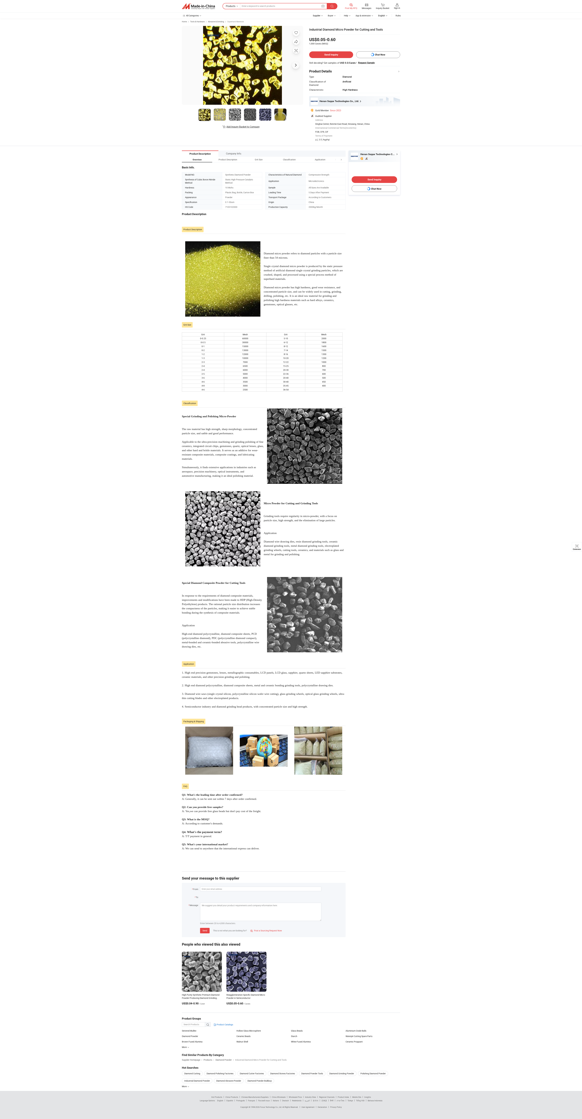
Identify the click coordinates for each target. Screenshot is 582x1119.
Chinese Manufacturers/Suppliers (255, 1097)
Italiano (276, 1100)
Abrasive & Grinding (216, 21)
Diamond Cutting (192, 1073)
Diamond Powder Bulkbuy (260, 1080)
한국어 (315, 1100)
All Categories (192, 15)
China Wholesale (279, 1097)
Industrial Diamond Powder (197, 1080)
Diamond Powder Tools (312, 1073)
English (220, 1100)
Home (184, 21)
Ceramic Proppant (354, 1041)
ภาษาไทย (340, 1100)
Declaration (322, 1107)
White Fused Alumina (301, 1041)
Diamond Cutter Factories (252, 1073)
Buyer (330, 15)
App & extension (363, 15)
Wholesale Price (295, 1097)
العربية (307, 1100)
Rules (398, 15)
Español (229, 1100)
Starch (294, 1036)
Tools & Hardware (197, 21)
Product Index (343, 1097)
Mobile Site (356, 1097)
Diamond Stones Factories (282, 1073)
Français (251, 1100)
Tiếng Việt (360, 1100)
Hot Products (216, 1097)
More (184, 1086)
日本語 (324, 1100)
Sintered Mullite (189, 1030)
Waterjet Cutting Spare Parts (359, 1036)
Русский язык (264, 1100)
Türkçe (350, 1100)
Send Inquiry (331, 54)
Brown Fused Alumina (192, 1041)
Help (346, 15)
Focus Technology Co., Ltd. (271, 1107)
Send (204, 930)
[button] (335, 159)
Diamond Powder (190, 1036)
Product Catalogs (224, 1024)
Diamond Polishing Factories (220, 1073)
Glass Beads (297, 1030)
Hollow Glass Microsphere (248, 1030)
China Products (231, 1097)
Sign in (397, 8)
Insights (367, 1097)
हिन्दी (331, 1100)
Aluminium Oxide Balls (356, 1030)
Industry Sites (310, 1097)
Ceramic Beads (243, 1036)
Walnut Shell (242, 1041)
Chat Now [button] (380, 54)
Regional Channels (326, 1097)
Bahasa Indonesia (375, 1100)
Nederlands (296, 1100)
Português (240, 1100)
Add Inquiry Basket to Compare (242, 126)
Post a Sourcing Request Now (266, 930)
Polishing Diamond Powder (373, 1073)
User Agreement (307, 1107)
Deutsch (285, 1100)
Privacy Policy (336, 1107)
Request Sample (366, 62)
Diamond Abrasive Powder (228, 1080)
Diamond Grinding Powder (341, 1073)
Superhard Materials (235, 21)
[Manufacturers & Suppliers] (198, 6)
